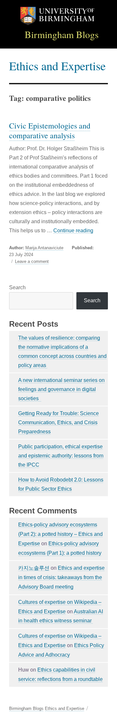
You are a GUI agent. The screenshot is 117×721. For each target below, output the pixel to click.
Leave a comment (32, 261)
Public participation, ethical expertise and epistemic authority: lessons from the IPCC (60, 456)
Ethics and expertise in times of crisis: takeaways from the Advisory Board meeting (61, 577)
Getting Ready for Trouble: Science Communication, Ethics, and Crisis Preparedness (58, 422)
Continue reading (73, 230)
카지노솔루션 (33, 568)
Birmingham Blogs (62, 34)
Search (17, 287)
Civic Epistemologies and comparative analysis (49, 130)
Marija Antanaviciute (44, 247)
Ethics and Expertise (57, 66)
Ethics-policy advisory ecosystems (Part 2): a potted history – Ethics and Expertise (60, 534)
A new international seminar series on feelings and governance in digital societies (61, 389)
